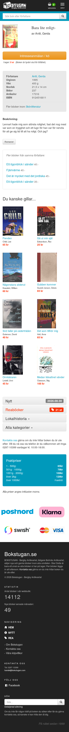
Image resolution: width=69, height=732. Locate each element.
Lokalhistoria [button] (16, 418)
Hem (10, 627)
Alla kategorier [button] (18, 427)
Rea (10, 638)
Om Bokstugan (14, 644)
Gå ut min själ (45, 238)
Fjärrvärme (13, 170)
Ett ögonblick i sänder (19, 164)
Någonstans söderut (14, 284)
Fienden (7, 238)
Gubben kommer (46, 284)
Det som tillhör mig (47, 331)
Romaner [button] (9, 141)
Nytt (11, 632)
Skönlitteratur (33, 106)
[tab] (34, 401)
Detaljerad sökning (13, 706)
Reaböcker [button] (33, 410)
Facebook (13, 685)
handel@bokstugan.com (14, 670)
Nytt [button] (33, 401)
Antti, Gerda (38, 76)
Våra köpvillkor (14, 653)
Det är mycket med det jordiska (25, 176)
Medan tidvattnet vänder (50, 377)
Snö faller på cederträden (17, 331)
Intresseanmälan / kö (34, 55)
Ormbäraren (9, 377)
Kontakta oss (10, 440)
